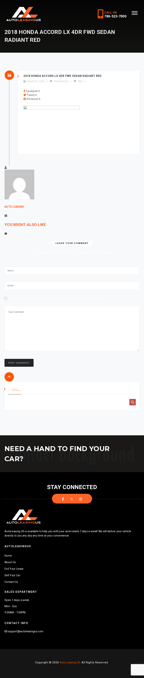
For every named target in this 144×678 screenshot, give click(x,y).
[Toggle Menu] (135, 14)
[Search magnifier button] (132, 402)
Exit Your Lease (14, 568)
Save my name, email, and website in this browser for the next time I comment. (57, 298)
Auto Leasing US (70, 662)
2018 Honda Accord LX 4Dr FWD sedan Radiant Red (62, 75)
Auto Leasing (14, 206)
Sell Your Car (12, 575)
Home (8, 555)
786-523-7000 (115, 16)
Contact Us (11, 581)
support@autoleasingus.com (26, 631)
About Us (10, 562)
